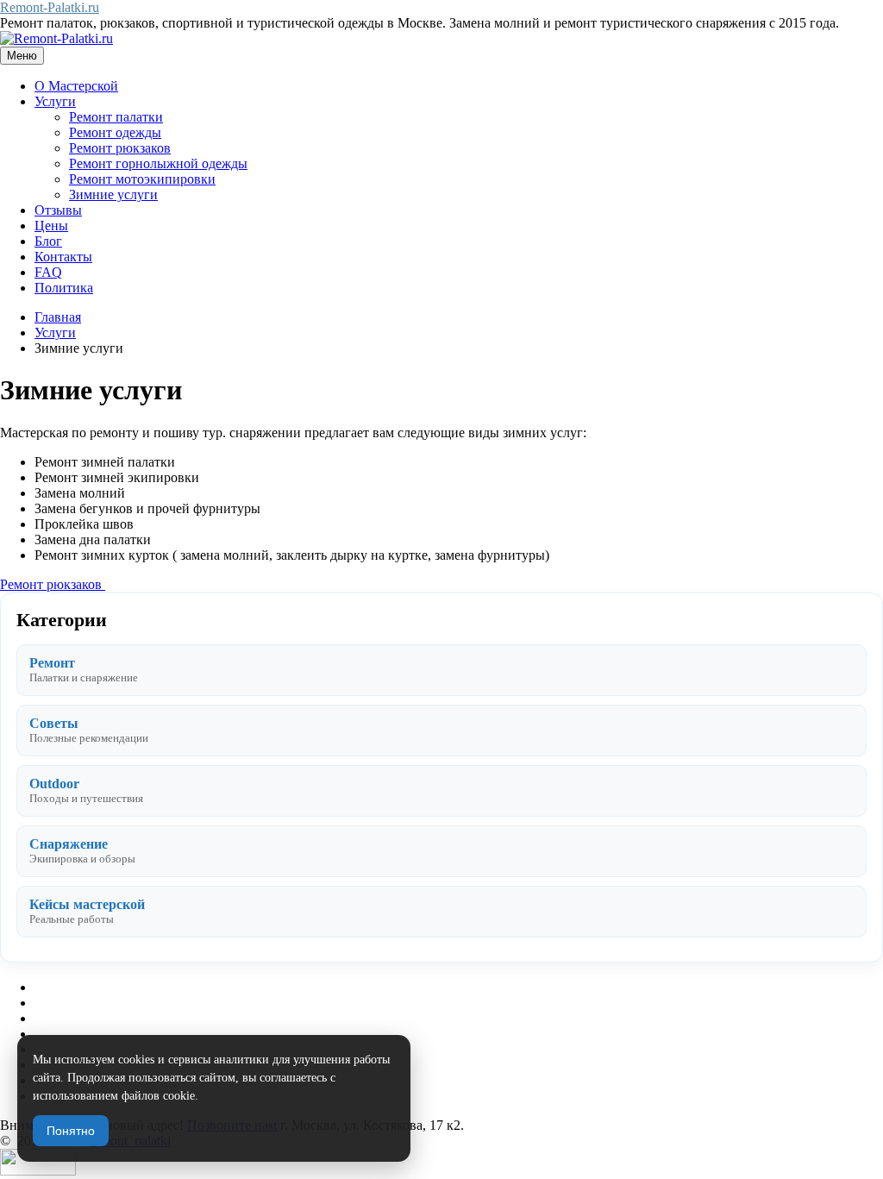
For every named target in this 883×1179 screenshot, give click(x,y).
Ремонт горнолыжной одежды (158, 163)
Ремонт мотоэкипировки (142, 179)
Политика (63, 287)
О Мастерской (76, 85)
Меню (22, 55)
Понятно (71, 1131)
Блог (48, 241)
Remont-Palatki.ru (49, 7)
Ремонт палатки (116, 117)
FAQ (48, 272)
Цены (51, 225)
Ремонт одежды (115, 132)
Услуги (55, 101)
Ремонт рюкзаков (120, 148)
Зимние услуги (113, 194)
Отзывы (58, 210)
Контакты (63, 256)
